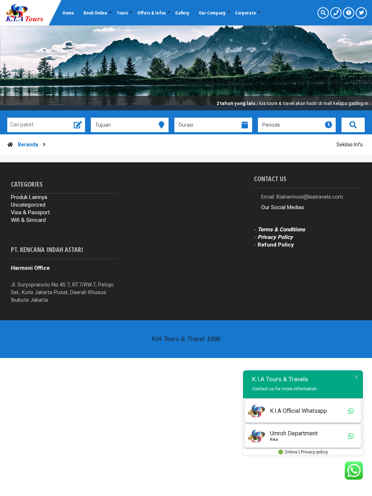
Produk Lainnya (29, 197)
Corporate (245, 12)
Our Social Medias (282, 207)
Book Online (95, 12)
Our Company (212, 12)
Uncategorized (28, 205)
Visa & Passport (30, 212)
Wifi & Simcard (28, 220)
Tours (122, 12)
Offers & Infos (151, 12)
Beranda (28, 144)
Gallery (182, 12)
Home (68, 12)
